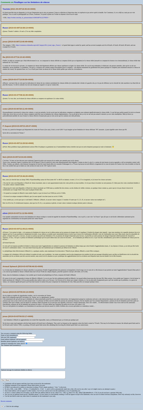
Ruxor (5, 28)
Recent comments (6, 401)
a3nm (5, 213)
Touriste (6, 9)
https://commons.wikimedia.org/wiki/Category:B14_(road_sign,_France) (38, 45)
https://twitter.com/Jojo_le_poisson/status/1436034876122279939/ (27, 17)
